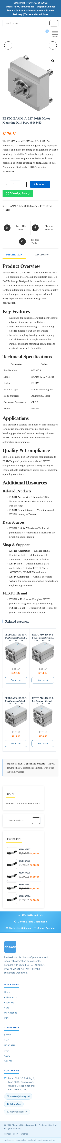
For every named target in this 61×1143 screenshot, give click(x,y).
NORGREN (9, 1045)
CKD (6, 1050)
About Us (9, 1002)
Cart (6, 1017)
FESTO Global (17, 608)
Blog (6, 1007)
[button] (53, 61)
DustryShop (15, 563)
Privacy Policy (11, 1133)
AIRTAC (8, 1060)
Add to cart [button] (16, 680)
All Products (10, 997)
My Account (10, 1012)
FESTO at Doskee (18, 599)
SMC (6, 1040)
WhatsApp (15, 1104)
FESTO (44, 206)
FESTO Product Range (21, 510)
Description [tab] (14, 254)
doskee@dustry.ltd (20, 1096)
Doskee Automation (19, 550)
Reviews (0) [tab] (42, 254)
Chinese (50, 6)
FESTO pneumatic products (31, 763)
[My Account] (41, 33)
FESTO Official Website (22, 528)
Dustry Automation (19, 576)
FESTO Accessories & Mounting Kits (29, 497)
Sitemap (24, 1133)
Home (7, 992)
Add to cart (40, 184)
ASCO (7, 1055)
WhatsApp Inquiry (20, 193)
